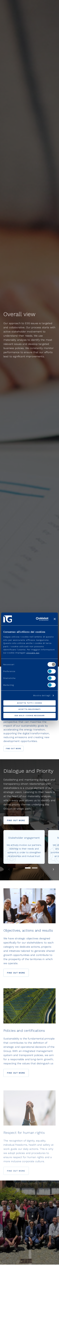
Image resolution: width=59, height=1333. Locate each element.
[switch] (52, 671)
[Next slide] (53, 869)
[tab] (35, 868)
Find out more (13, 749)
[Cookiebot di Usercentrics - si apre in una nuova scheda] (36, 619)
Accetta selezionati (29, 709)
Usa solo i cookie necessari (29, 716)
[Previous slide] (9, 869)
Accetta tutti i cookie (29, 703)
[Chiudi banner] (55, 619)
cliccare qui (32, 653)
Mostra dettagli (41, 695)
